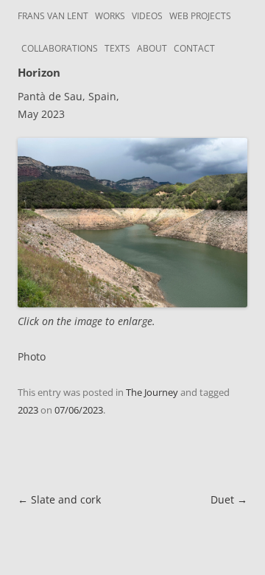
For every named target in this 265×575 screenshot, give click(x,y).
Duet (229, 499)
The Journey (152, 392)
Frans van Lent (53, 16)
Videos (147, 16)
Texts (117, 48)
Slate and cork (59, 499)
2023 (28, 410)
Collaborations (59, 48)
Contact (194, 48)
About (152, 48)
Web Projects (200, 16)
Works (110, 16)
